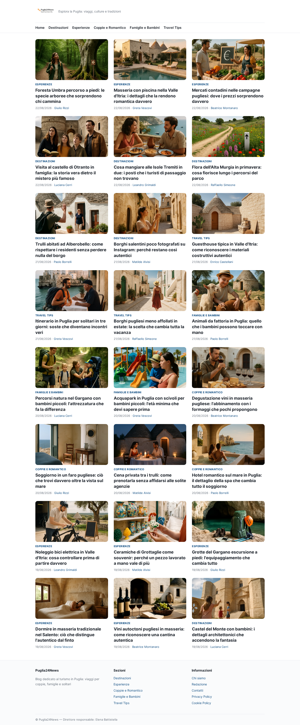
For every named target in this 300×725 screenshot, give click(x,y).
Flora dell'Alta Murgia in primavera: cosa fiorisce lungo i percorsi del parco (227, 173)
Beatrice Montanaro (224, 108)
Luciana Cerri (63, 185)
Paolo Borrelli (63, 262)
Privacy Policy (202, 696)
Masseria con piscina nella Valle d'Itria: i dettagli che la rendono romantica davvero (146, 96)
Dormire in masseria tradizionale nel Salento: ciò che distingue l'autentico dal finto (68, 635)
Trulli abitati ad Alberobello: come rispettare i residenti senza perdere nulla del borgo (70, 250)
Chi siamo (199, 678)
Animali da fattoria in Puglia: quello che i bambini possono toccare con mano (227, 327)
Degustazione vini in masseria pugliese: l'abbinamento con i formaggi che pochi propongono (224, 404)
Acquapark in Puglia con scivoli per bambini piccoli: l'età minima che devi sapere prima (149, 404)
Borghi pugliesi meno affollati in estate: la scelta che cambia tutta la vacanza (149, 327)
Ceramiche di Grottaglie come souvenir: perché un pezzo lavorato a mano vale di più (150, 558)
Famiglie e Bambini (145, 28)
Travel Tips (172, 28)
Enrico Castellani (221, 262)
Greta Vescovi (142, 108)
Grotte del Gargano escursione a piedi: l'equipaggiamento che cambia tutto (224, 558)
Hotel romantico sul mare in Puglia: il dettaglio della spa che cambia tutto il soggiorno (227, 481)
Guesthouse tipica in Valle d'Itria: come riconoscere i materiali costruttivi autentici (225, 250)
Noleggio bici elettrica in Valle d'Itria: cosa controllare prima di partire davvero (67, 558)
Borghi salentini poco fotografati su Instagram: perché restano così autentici (149, 250)
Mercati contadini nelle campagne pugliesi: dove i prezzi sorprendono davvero (228, 96)
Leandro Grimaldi (144, 185)
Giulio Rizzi (61, 108)
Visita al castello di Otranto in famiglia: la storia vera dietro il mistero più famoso (65, 173)
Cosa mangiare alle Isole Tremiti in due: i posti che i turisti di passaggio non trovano (150, 173)
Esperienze (81, 28)
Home (40, 28)
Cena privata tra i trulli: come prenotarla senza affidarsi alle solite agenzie (150, 481)
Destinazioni (58, 28)
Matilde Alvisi (141, 262)
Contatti (197, 690)
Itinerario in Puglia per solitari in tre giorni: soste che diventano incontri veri (71, 327)
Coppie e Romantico (110, 28)
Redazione (199, 684)
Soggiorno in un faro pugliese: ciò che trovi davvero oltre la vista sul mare (69, 481)
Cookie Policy (201, 703)
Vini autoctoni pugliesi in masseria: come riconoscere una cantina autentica (149, 635)
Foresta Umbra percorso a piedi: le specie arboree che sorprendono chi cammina (70, 96)
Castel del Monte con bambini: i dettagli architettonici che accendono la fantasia (223, 635)
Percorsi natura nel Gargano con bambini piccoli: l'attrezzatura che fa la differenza (69, 404)
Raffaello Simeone (223, 185)
